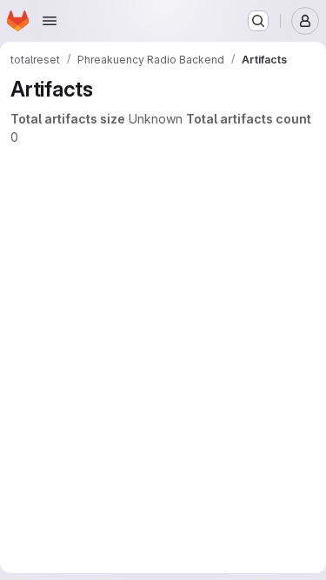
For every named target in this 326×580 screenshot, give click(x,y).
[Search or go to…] (258, 20)
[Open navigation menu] (49, 21)
